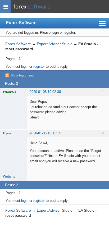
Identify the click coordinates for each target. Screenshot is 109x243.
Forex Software (21, 22)
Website (9, 176)
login (24, 67)
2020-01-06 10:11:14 (45, 133)
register (39, 67)
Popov (7, 133)
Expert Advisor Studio (54, 44)
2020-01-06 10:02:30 (45, 92)
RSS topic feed (22, 75)
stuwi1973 (9, 91)
